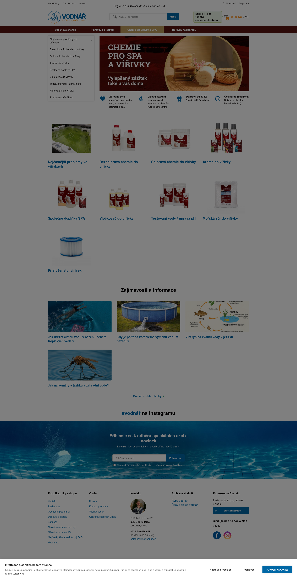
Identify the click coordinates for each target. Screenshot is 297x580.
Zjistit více (18, 573)
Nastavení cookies (221, 569)
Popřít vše (249, 569)
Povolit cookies (277, 569)
